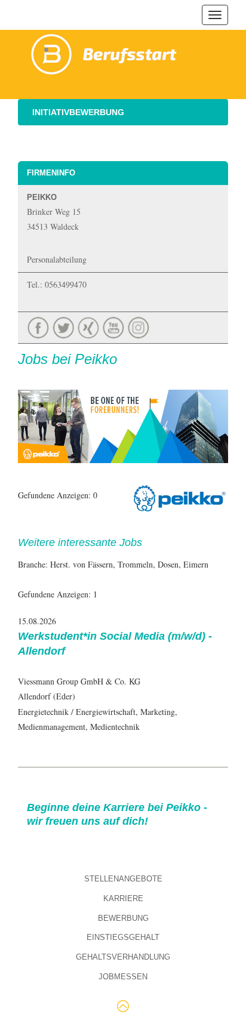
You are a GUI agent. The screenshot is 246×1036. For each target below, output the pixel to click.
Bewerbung (123, 918)
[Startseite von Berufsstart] (104, 52)
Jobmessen (123, 976)
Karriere (123, 898)
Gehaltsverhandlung (123, 956)
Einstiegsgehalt (123, 937)
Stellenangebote (123, 878)
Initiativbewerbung (78, 112)
